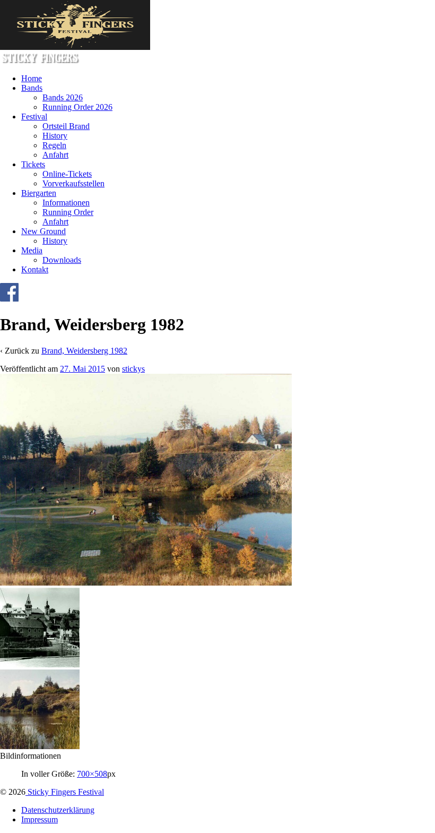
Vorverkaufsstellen (73, 183)
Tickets (33, 164)
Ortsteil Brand (66, 126)
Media (31, 250)
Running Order (67, 212)
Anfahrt (55, 154)
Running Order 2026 (77, 106)
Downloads (61, 259)
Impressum (39, 819)
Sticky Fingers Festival (64, 791)
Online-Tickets (67, 173)
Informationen (66, 202)
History (54, 135)
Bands (31, 87)
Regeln (54, 145)
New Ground (43, 231)
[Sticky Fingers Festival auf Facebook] (9, 298)
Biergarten (38, 192)
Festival (34, 116)
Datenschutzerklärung (57, 809)
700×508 (92, 773)
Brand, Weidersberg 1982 (84, 350)
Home (31, 78)
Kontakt (34, 269)
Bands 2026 (62, 97)
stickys (133, 368)
